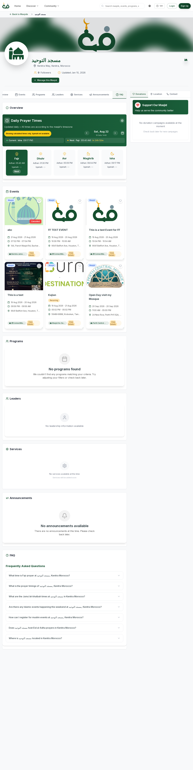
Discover (31, 6)
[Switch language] (149, 5)
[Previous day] (86, 133)
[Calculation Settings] (122, 120)
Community (50, 6)
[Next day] (115, 133)
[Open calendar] (122, 133)
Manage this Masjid (47, 80)
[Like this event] (39, 201)
